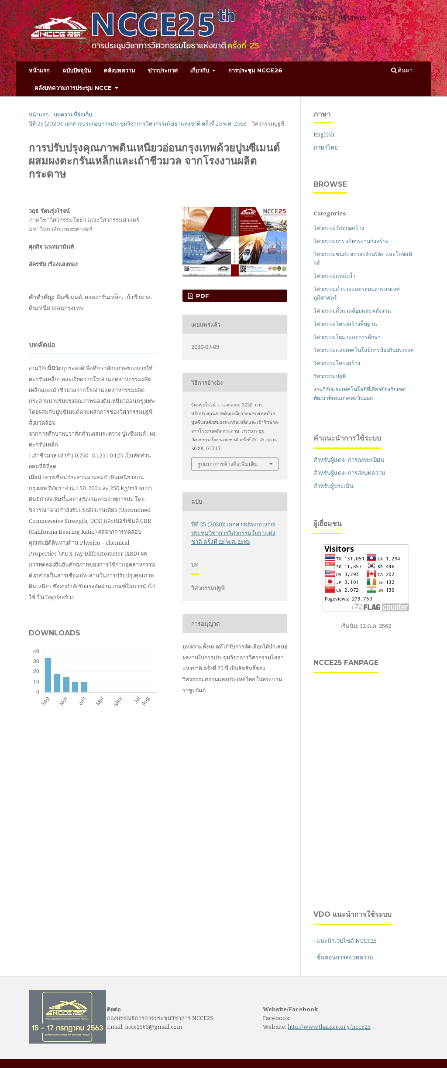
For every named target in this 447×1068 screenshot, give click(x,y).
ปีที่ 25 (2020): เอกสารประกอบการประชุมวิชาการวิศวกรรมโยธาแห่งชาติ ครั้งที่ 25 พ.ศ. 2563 (138, 123)
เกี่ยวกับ (200, 70)
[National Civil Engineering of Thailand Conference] (67, 1041)
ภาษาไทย (325, 147)
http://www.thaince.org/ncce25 (329, 1026)
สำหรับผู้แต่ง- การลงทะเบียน (348, 460)
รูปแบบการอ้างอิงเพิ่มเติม (227, 464)
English (323, 134)
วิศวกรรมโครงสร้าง (336, 363)
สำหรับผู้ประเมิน (333, 486)
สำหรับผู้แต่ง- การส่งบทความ (349, 473)
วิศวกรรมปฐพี (329, 376)
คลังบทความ (119, 70)
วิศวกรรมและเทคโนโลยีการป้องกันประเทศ (363, 350)
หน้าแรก (39, 70)
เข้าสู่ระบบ (353, 17)
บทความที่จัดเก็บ (73, 114)
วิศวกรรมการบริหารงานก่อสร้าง (351, 241)
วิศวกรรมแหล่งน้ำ (334, 276)
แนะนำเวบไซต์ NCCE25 (346, 941)
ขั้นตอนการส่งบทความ (344, 957)
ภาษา (318, 17)
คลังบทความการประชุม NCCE (73, 87)
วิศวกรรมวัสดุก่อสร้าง (338, 228)
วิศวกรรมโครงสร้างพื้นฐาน (345, 324)
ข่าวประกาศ (163, 70)
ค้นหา (404, 70)
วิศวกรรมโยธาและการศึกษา (347, 337)
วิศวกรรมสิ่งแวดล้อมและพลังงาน (352, 310)
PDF (201, 295)
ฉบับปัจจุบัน (76, 70)
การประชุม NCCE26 (255, 70)
